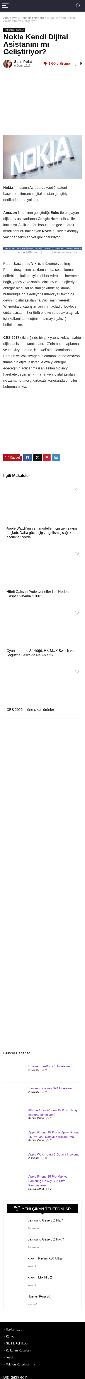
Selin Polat (23, 62)
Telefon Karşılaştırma (20, 1364)
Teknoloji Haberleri (33, 17)
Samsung (33, 1228)
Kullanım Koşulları (18, 1350)
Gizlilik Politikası (17, 1343)
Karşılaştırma (36, 1118)
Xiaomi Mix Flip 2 (39, 1277)
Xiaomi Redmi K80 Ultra (44, 1258)
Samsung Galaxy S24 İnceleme (50, 1088)
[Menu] (5, 6)
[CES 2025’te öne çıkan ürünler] (42, 686)
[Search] (78, 6)
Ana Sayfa (10, 17)
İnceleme (33, 1069)
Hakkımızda (14, 1329)
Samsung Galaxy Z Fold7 (45, 1239)
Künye (10, 1336)
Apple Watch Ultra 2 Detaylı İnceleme (54, 1154)
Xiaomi (31, 1266)
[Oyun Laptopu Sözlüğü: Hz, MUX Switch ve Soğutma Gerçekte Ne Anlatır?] (42, 628)
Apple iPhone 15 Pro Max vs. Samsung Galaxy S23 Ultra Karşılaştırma (48, 1181)
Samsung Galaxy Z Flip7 (45, 1220)
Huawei (32, 1304)
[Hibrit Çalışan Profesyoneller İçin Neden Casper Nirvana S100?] (42, 569)
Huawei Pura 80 (38, 1296)
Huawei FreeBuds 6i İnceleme (49, 1066)
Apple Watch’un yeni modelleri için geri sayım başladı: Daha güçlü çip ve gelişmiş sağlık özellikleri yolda (42, 533)
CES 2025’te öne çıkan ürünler (30, 710)
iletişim (10, 1357)
